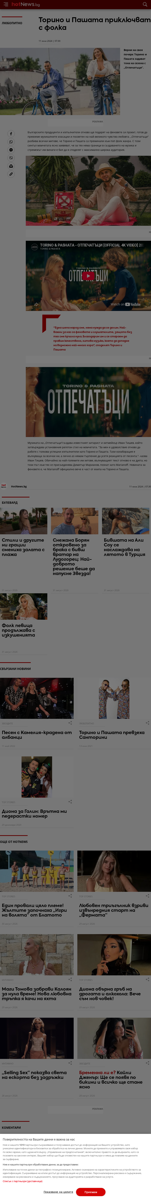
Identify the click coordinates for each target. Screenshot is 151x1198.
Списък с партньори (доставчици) (22, 1181)
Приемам (91, 1192)
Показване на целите (58, 1192)
